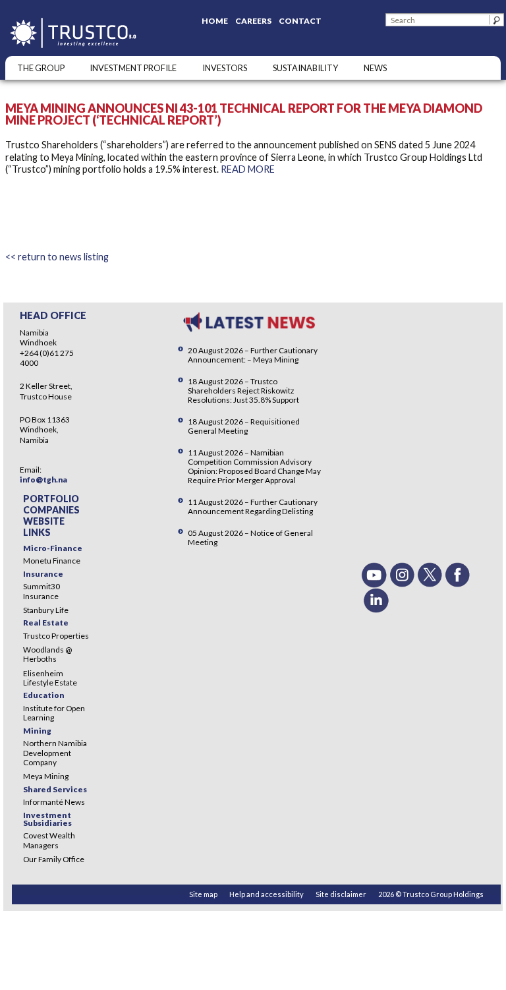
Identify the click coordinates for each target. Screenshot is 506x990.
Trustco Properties (56, 636)
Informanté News (54, 802)
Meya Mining (46, 776)
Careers (253, 21)
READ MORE (248, 169)
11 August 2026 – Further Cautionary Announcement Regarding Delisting (253, 506)
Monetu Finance (51, 561)
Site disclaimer (341, 894)
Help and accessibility (266, 894)
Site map (203, 894)
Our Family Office (53, 859)
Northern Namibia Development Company (55, 752)
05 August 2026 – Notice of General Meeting (250, 537)
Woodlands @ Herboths (47, 654)
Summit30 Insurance (41, 590)
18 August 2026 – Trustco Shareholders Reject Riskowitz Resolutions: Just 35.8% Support (243, 390)
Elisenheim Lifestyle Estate (50, 677)
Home (215, 21)
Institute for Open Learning (54, 712)
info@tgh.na (43, 479)
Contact (300, 21)
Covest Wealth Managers (49, 840)
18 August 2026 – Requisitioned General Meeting (244, 426)
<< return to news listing (57, 256)
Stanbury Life (46, 610)
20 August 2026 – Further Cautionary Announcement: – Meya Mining (253, 354)
